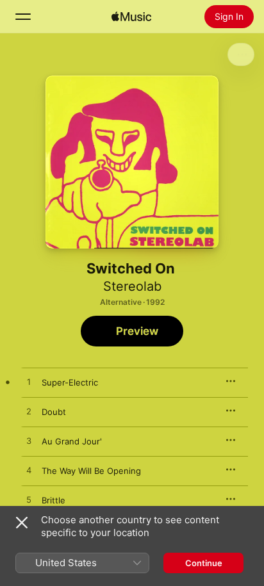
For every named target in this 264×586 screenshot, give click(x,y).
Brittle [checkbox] (53, 500)
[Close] (22, 522)
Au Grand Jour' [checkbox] (72, 441)
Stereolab (132, 286)
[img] (131, 16)
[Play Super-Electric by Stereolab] (29, 382)
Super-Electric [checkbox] (70, 382)
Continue (203, 563)
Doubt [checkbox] (54, 412)
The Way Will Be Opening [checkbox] (91, 471)
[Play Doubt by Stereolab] (29, 412)
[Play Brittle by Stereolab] (29, 500)
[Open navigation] (23, 17)
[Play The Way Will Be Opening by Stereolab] (29, 470)
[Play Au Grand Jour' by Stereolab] (29, 441)
